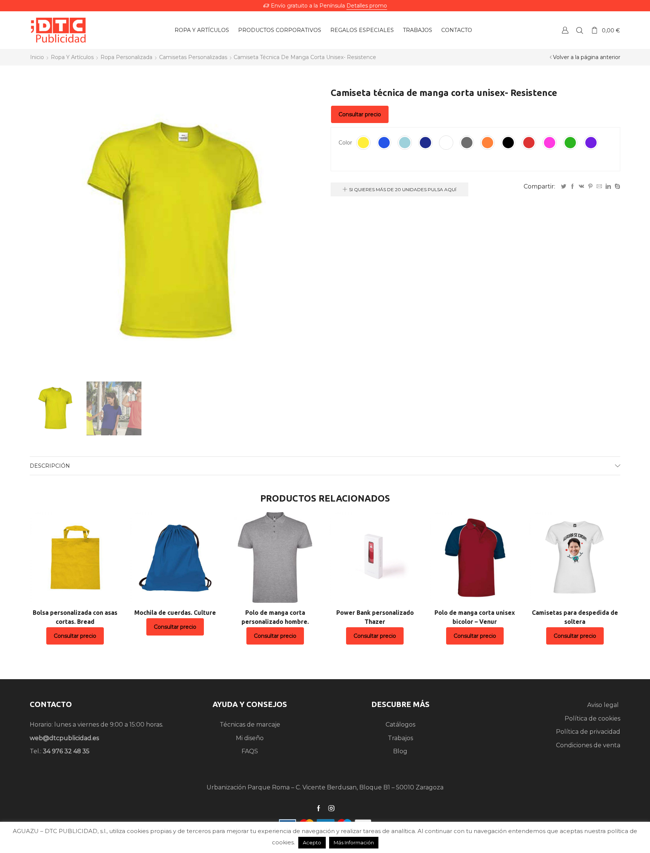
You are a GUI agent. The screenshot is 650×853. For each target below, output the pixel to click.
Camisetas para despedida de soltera (575, 617)
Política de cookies (592, 718)
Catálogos (400, 724)
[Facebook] (572, 186)
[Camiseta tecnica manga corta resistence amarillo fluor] (55, 407)
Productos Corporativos (279, 30)
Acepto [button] (312, 842)
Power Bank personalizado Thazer (375, 617)
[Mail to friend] (599, 186)
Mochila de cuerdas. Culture (175, 612)
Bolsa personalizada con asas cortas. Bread (75, 617)
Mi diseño (250, 738)
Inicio (37, 57)
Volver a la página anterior (586, 57)
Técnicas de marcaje (250, 724)
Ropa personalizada (126, 57)
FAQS (249, 751)
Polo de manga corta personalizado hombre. (275, 617)
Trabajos (417, 30)
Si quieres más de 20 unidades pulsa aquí (402, 189)
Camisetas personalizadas (193, 57)
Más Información (354, 842)
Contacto (456, 30)
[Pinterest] (590, 186)
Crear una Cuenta (565, 29)
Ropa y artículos (202, 30)
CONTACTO (51, 704)
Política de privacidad (588, 731)
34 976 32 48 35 (66, 751)
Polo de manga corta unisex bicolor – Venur (474, 617)
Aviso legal (603, 705)
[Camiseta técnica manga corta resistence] (114, 409)
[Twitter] (563, 186)
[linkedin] (608, 186)
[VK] (581, 186)
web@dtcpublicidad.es (64, 738)
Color (345, 142)
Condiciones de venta (588, 745)
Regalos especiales (362, 30)
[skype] (616, 186)
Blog (400, 751)
